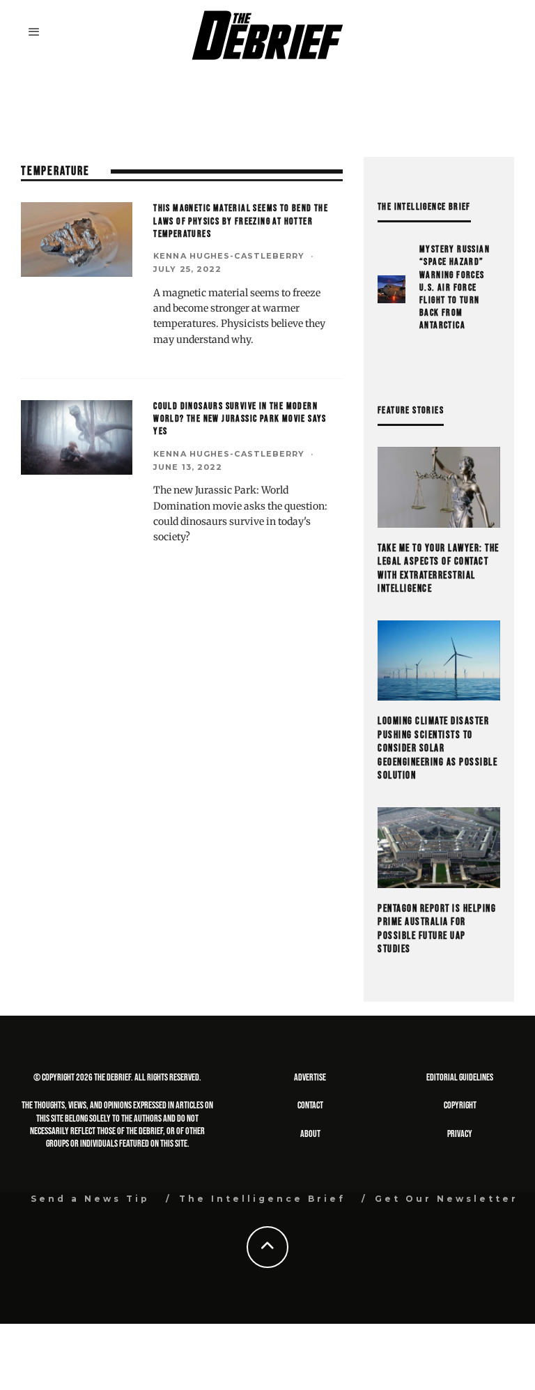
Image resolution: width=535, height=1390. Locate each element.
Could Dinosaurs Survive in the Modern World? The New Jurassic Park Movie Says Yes (240, 418)
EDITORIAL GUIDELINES (459, 1077)
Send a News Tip (90, 1198)
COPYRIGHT (460, 1105)
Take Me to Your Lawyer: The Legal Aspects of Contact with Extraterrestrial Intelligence (438, 569)
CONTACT (310, 1105)
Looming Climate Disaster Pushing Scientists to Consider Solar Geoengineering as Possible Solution (437, 748)
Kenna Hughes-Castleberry (228, 256)
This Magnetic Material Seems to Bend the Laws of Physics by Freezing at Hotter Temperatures (240, 220)
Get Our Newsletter (446, 1198)
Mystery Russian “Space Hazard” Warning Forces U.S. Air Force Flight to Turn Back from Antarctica (454, 287)
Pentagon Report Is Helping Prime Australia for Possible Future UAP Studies (437, 929)
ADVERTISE (310, 1077)
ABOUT (310, 1134)
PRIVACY (459, 1134)
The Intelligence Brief (262, 1198)
